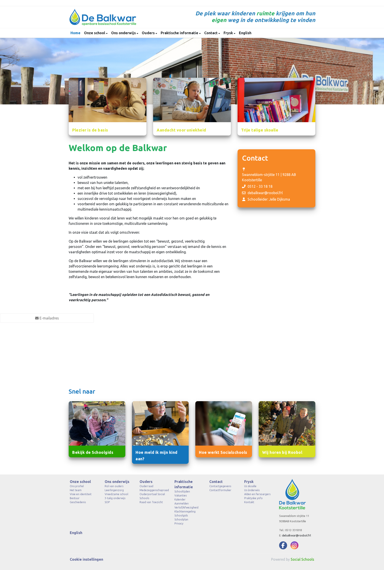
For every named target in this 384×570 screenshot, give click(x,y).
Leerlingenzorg (114, 490)
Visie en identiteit (81, 494)
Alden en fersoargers (257, 494)
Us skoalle (250, 486)
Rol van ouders (114, 486)
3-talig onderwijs (115, 498)
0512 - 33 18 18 (260, 186)
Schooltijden (182, 491)
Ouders (149, 33)
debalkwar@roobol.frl (265, 193)
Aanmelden (181, 503)
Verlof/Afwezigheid (186, 507)
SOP (107, 502)
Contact (211, 33)
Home (75, 33)
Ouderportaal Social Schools (152, 496)
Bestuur (75, 498)
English (245, 33)
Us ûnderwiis (252, 490)
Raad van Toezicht (151, 502)
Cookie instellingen (86, 559)
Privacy (178, 523)
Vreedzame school (116, 494)
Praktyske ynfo (253, 498)
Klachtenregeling (185, 511)
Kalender (180, 499)
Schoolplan (181, 519)
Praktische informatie (180, 33)
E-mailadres (49, 318)
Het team (76, 490)
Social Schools (302, 559)
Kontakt (249, 502)
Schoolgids (181, 515)
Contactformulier (220, 490)
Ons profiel (77, 486)
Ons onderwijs (124, 33)
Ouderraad (146, 486)
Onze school (95, 33)
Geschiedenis (78, 502)
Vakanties (180, 495)
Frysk (229, 33)
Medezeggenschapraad (154, 490)
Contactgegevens (220, 486)
